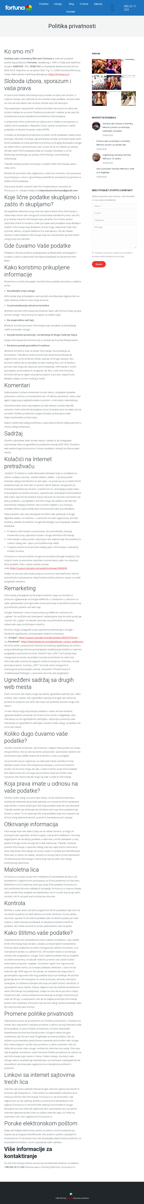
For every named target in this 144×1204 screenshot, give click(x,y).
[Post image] (96, 126)
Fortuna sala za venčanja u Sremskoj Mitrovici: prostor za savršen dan (113, 143)
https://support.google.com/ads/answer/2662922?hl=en (48, 637)
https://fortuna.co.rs (59, 74)
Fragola (70, 1198)
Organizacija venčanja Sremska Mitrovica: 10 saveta (117, 157)
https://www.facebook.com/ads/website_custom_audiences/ (52, 641)
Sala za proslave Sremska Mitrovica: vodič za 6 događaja (115, 170)
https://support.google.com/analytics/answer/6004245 (38, 568)
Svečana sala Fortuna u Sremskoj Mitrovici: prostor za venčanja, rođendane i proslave (118, 127)
